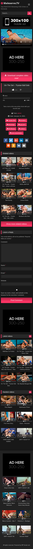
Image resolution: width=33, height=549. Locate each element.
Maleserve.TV (11, 3)
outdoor (23, 128)
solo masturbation (17, 133)
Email (3, 273)
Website (3, 280)
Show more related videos (16, 224)
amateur (23, 120)
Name (3, 265)
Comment (4, 242)
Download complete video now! (17, 76)
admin (19, 113)
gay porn (22, 124)
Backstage (12, 124)
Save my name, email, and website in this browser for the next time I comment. (14, 294)
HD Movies (12, 128)
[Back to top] (27, 543)
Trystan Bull (11, 120)
